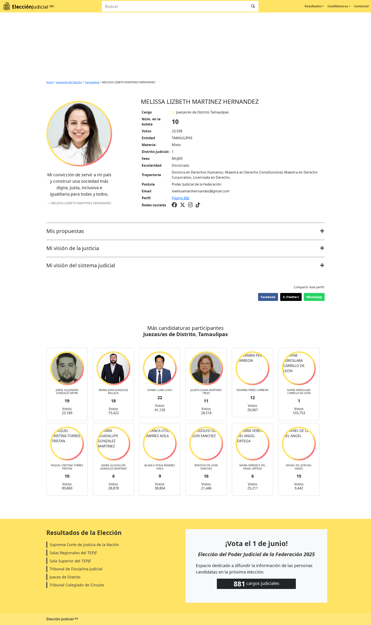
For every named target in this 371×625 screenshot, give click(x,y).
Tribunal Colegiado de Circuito (77, 584)
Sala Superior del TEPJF (70, 560)
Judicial (33, 6)
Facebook (268, 297)
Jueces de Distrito (65, 577)
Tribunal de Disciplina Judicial (76, 568)
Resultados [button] (313, 6)
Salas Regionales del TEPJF (73, 552)
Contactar (361, 6)
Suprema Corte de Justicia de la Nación (84, 544)
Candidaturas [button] (337, 6)
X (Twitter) (291, 297)
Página (180, 198)
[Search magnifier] (253, 6)
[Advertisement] (185, 45)
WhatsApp (314, 297)
